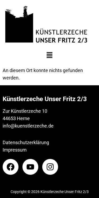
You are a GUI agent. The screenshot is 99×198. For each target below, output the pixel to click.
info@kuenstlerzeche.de (28, 126)
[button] (49, 56)
